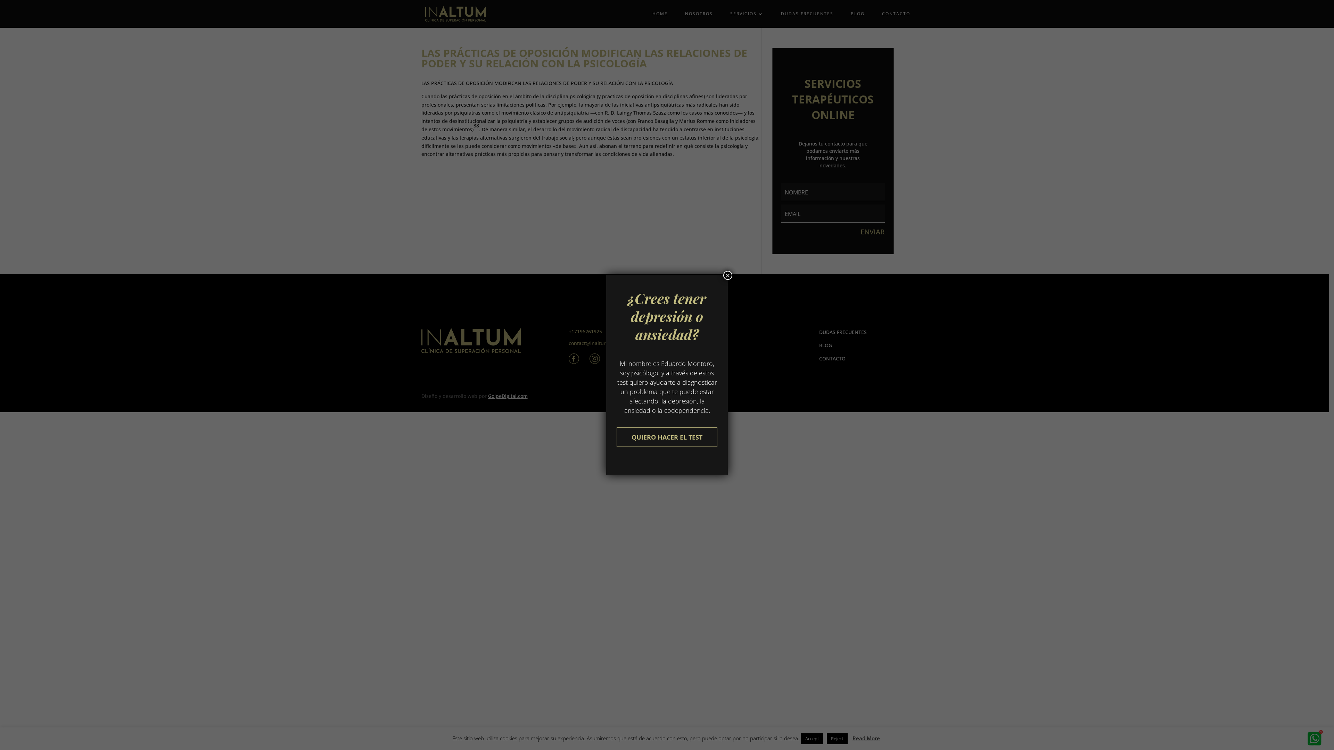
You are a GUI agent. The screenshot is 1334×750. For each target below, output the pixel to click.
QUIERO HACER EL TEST (667, 437)
